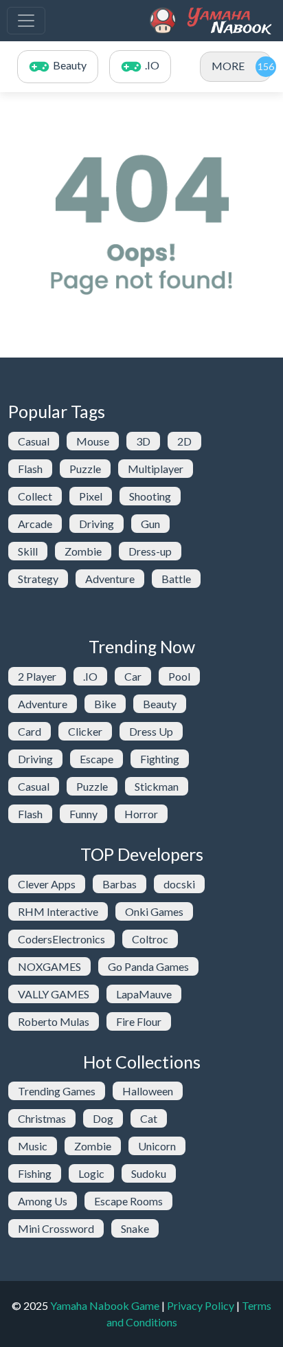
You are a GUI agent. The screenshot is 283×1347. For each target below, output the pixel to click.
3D (143, 441)
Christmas (42, 1118)
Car (133, 676)
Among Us (42, 1200)
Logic (91, 1173)
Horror (141, 813)
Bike (105, 703)
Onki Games (154, 911)
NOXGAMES (49, 966)
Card (29, 731)
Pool (179, 676)
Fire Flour (138, 1021)
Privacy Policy (200, 1305)
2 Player (37, 676)
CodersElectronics (61, 938)
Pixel (90, 496)
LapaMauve (144, 993)
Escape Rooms (128, 1200)
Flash (30, 468)
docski (179, 883)
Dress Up (151, 731)
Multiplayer (155, 468)
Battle (176, 578)
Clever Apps (47, 883)
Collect (35, 496)
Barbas (119, 883)
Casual (33, 441)
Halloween (147, 1090)
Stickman (157, 786)
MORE (228, 65)
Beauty (160, 703)
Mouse (92, 441)
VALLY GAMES (53, 993)
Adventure (110, 578)
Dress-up (150, 551)
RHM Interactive (58, 911)
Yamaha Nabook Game (104, 1305)
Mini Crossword (56, 1228)
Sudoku (148, 1173)
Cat (148, 1118)
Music (32, 1145)
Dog (103, 1118)
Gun (150, 523)
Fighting (159, 758)
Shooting (150, 496)
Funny (83, 813)
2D (184, 441)
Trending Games (56, 1090)
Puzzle (85, 468)
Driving (96, 523)
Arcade (35, 523)
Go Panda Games (148, 966)
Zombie (83, 551)
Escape (96, 758)
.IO (90, 676)
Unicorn (157, 1145)
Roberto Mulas (53, 1021)
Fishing (35, 1173)
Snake (135, 1228)
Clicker (85, 731)
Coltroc (150, 938)
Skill (28, 551)
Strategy (38, 578)
